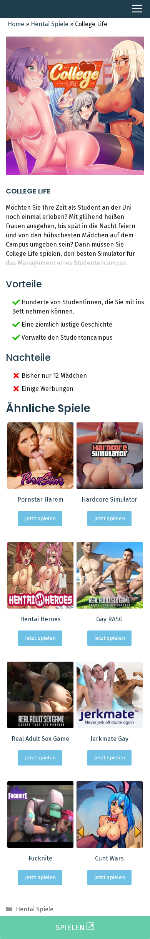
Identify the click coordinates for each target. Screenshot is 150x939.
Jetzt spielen (40, 518)
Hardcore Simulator (109, 499)
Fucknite (40, 858)
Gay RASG (109, 619)
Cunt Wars (109, 858)
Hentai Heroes (40, 619)
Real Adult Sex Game (40, 738)
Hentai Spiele (49, 24)
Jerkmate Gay (109, 738)
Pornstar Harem (40, 499)
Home (16, 24)
